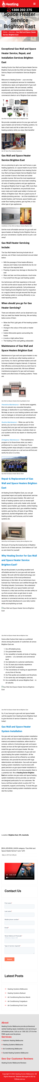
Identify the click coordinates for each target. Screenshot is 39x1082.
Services (12, 32)
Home (5, 32)
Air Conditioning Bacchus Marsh (19, 997)
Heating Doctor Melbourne (24, 1074)
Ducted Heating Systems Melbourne (15, 1053)
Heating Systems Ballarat (17, 993)
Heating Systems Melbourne (18, 989)
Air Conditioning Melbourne (12, 1049)
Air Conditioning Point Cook (17, 1005)
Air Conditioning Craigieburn (17, 1001)
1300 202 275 (22, 10)
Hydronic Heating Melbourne (13, 1040)
